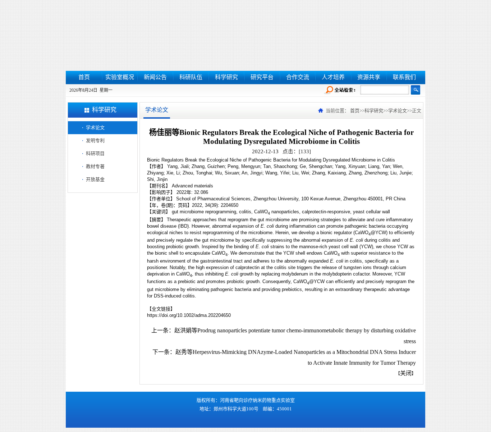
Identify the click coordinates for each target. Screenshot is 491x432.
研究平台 (262, 77)
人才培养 (333, 77)
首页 (84, 77)
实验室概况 (119, 77)
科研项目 (95, 153)
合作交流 (297, 77)
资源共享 (368, 77)
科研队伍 (190, 77)
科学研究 (226, 77)
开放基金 (95, 179)
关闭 (406, 373)
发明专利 (95, 140)
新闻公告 (155, 77)
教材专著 (95, 166)
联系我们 (404, 77)
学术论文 (95, 127)
